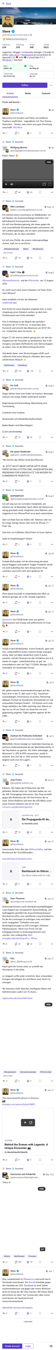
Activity (10, 93)
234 (4, 47)
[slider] (28, 180)
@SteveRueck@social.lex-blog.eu (16, 35)
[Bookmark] (40, 133)
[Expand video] (44, 184)
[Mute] (11, 184)
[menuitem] (28, 173)
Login (28, 1346)
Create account (12, 1346)
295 (18, 47)
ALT (42, 1249)
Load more (28, 1321)
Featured (46, 93)
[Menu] (51, 85)
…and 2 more (7, 253)
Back (8, 3)
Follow (25, 85)
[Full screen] (49, 184)
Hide (49, 162)
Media (28, 93)
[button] (28, 173)
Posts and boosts (10, 102)
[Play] (6, 184)
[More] (52, 133)
